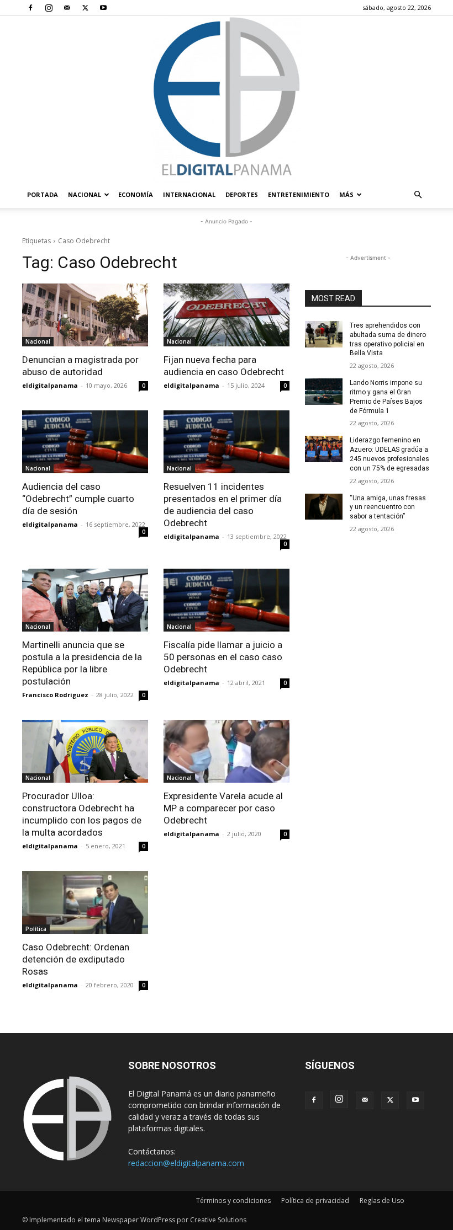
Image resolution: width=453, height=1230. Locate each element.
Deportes (241, 194)
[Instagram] (48, 7)
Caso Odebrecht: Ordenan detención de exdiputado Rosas (75, 959)
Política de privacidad (315, 1200)
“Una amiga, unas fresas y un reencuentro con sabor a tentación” (388, 507)
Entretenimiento (298, 194)
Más (346, 194)
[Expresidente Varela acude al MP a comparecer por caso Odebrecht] (226, 751)
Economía (135, 194)
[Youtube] (103, 7)
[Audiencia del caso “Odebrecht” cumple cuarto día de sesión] (85, 441)
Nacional (84, 194)
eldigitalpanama (50, 385)
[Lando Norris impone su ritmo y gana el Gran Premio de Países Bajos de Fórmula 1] (324, 391)
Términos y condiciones (233, 1200)
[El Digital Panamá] (226, 98)
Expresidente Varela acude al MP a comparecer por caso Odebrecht (223, 808)
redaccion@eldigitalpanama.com (186, 1163)
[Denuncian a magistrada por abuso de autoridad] (85, 315)
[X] (85, 7)
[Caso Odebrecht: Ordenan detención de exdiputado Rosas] (85, 902)
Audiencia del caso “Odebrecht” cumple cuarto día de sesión (78, 498)
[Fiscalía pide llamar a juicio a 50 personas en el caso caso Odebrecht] (226, 600)
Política (35, 929)
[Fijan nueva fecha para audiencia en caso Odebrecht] (226, 315)
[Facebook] (30, 7)
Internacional (189, 194)
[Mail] (67, 7)
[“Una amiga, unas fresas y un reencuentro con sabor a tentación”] (324, 507)
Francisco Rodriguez (55, 695)
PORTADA (42, 194)
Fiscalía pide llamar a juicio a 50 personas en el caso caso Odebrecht (223, 657)
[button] (417, 195)
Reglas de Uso (382, 1200)
